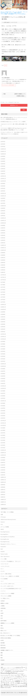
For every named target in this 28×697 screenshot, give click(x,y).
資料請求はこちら (14, 105)
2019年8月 (3, 225)
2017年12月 (3, 274)
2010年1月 (3, 474)
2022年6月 (3, 198)
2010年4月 (3, 467)
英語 (19, 686)
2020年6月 (3, 208)
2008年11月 (3, 502)
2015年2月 (3, 358)
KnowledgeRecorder (5, 539)
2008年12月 (3, 499)
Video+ (19, 675)
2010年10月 (3, 455)
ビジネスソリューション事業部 (7, 593)
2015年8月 (3, 344)
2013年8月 (3, 390)
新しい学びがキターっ (5, 633)
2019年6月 (3, 230)
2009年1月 (3, 497)
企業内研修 (3, 608)
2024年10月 (3, 153)
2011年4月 (3, 440)
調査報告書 (3, 647)
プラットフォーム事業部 (6, 596)
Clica (2, 524)
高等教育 (2, 660)
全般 (2, 615)
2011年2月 (3, 445)
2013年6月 (3, 395)
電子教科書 (8, 687)
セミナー (7, 678)
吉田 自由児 (7, 22)
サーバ (2, 568)
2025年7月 (3, 141)
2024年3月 (3, 168)
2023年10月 (3, 181)
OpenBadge (6, 675)
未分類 (2, 640)
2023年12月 (3, 176)
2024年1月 (3, 173)
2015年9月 (3, 341)
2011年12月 (3, 420)
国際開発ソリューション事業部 (7, 623)
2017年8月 (3, 284)
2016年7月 (3, 316)
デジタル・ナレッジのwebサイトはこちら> (10, 102)
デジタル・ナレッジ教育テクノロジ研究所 (10, 576)
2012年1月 (3, 418)
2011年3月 (3, 442)
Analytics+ (3, 522)
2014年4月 (3, 378)
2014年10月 (3, 366)
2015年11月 (3, 336)
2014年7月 (3, 371)
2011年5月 (3, 437)
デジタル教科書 (4, 578)
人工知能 (17, 683)
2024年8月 (3, 158)
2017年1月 (3, 302)
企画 (2, 610)
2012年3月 (3, 413)
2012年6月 (3, 405)
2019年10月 (3, 223)
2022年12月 (3, 193)
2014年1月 (3, 383)
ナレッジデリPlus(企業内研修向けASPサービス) (11, 588)
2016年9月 (3, 311)
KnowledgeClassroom (5, 531)
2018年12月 (3, 245)
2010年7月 (3, 462)
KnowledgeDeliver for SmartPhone (8, 536)
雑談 (2, 657)
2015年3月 (3, 356)
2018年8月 (3, 255)
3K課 (2, 514)
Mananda (2, 675)
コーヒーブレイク (4, 563)
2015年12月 (3, 334)
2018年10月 (3, 250)
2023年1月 (3, 191)
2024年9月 (3, 156)
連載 (2, 652)
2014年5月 (3, 376)
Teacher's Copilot (4, 554)
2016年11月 (3, 307)
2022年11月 (3, 195)
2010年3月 (3, 470)
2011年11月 (3, 423)
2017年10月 (3, 279)
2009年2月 (3, 494)
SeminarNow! (3, 546)
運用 (2, 655)
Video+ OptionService (5, 556)
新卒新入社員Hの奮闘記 (6, 638)
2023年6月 (3, 183)
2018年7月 (3, 257)
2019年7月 (3, 228)
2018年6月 (3, 260)
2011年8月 (3, 430)
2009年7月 (3, 489)
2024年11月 (3, 151)
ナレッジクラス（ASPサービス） (8, 583)
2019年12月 (3, 218)
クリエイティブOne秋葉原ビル (15, 676)
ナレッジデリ (8, 680)
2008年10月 (3, 504)
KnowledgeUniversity (5, 541)
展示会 (2, 628)
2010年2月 (3, 472)
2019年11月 (3, 220)
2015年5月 (3, 351)
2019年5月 (3, 232)
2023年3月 (3, 188)
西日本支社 (3, 645)
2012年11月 (3, 400)
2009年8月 (3, 487)
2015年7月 (3, 346)
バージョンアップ (18, 680)
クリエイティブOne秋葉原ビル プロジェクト (11, 561)
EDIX (5, 65)
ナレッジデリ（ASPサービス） (7, 586)
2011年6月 (3, 435)
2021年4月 (3, 200)
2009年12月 (3, 477)
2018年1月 (3, 272)
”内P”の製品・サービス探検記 (7, 512)
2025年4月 (3, 144)
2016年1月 (3, 331)
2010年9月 (3, 457)
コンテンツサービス (5, 566)
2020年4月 (3, 213)
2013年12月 (3, 386)
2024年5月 (3, 163)
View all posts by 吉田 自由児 (8, 85)
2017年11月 (3, 277)
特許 (4, 93)
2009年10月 (3, 482)
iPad (12, 671)
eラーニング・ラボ (15, 3)
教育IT (13, 685)
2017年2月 (3, 299)
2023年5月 (3, 186)
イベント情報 (3, 559)
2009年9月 (3, 484)
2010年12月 (3, 450)
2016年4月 (3, 324)
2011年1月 (3, 447)
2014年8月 (3, 368)
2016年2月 (3, 329)
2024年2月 (3, 171)
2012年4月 (3, 410)
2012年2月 (3, 415)
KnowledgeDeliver (4, 534)
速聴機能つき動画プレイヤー (7, 650)
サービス (2, 571)
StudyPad (2, 551)
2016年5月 (3, 321)
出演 (2, 618)
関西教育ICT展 (3, 687)
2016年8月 (3, 314)
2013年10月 (3, 388)
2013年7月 (3, 393)
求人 (11, 686)
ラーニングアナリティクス (14, 682)
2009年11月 (3, 479)
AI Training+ (3, 517)
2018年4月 (3, 265)
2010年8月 (3, 460)
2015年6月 (3, 349)
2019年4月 (3, 235)
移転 (16, 686)
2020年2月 (3, 215)
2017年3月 (3, 297)
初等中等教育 (3, 620)
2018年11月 (3, 247)
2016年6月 (3, 319)
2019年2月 (3, 240)
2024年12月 (3, 149)
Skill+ (2, 549)
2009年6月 (3, 492)
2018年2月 (3, 269)
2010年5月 (3, 465)
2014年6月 (3, 373)
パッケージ (3, 591)
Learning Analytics (21, 673)
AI (2, 667)
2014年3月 (3, 381)
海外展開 (2, 642)
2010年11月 (3, 452)
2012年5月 (3, 408)
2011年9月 (3, 427)
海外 (14, 686)
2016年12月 (3, 304)
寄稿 (2, 625)
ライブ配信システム (5, 598)
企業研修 (21, 683)
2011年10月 (3, 425)
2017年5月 (3, 292)
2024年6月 (3, 161)
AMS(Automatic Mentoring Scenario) (8, 519)
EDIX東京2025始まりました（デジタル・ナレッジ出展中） (13, 121)
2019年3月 (3, 237)
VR (22, 675)
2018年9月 (3, 252)
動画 (25, 683)
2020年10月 (3, 205)
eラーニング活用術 (5, 526)
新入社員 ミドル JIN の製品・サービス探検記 (10, 635)
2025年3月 (3, 146)
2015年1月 (3, 361)
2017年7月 (3, 287)
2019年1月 (3, 242)
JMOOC (2, 529)
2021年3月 (3, 203)
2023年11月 (3, 178)
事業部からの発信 (4, 603)
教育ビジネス (3, 630)
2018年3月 (3, 267)
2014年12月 (3, 363)
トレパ (2, 581)
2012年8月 (3, 403)
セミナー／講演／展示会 (6, 573)
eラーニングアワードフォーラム (13, 670)
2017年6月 (3, 289)
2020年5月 (3, 210)
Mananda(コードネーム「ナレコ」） (8, 544)
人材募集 (2, 605)
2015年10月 (3, 339)
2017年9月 (3, 282)
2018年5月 (3, 262)
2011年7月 (3, 432)
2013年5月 (3, 398)
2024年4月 (3, 166)
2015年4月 (3, 353)
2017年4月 (3, 294)
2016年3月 (3, 326)
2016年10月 (3, 309)
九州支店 (2, 600)
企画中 (2, 613)
